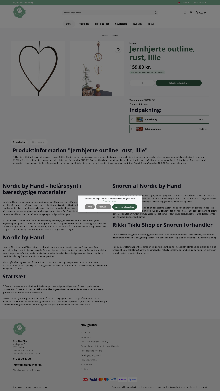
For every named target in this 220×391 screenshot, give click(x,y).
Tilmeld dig (28, 3)
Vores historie (87, 364)
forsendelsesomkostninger (146, 387)
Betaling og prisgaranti (91, 355)
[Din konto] (191, 12)
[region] (67, 70)
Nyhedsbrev (86, 337)
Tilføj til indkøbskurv (179, 83)
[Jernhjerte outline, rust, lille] (38, 68)
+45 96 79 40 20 (22, 359)
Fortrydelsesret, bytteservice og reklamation (100, 346)
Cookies (84, 369)
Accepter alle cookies (124, 207)
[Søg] (156, 13)
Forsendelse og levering (91, 350)
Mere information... (110, 201)
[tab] (19, 142)
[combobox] (107, 13)
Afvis (90, 207)
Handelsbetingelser (89, 360)
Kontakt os (85, 332)
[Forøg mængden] (152, 83)
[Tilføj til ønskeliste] (118, 50)
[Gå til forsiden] (19, 12)
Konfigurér (103, 207)
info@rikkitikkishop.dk (27, 364)
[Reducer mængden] (132, 83)
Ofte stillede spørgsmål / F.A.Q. (94, 341)
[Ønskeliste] (185, 12)
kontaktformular (33, 370)
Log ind (16, 3)
